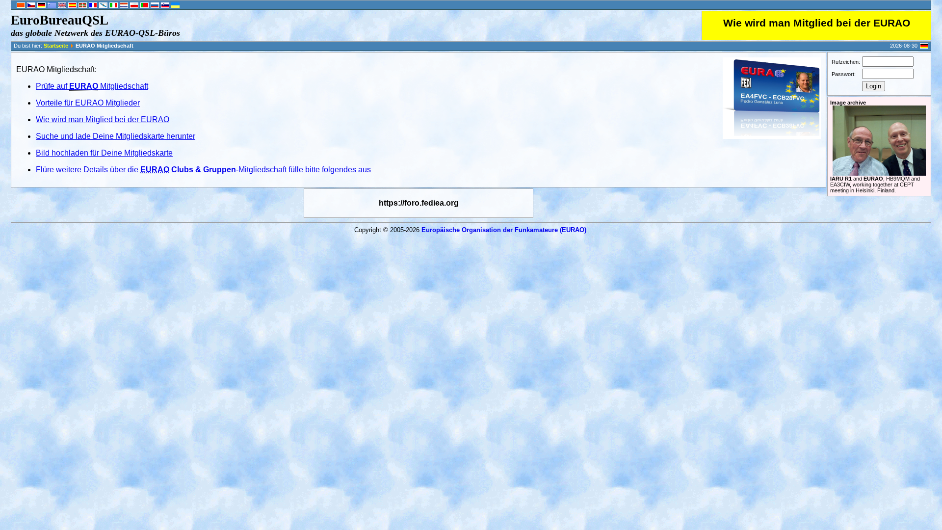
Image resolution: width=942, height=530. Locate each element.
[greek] (52, 6)
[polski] (134, 6)
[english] (62, 6)
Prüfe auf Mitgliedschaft (92, 86)
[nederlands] (124, 6)
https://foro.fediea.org (419, 203)
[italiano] (113, 6)
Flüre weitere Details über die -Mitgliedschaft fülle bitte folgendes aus (203, 169)
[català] (21, 6)
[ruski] (155, 6)
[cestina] (31, 6)
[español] (72, 6)
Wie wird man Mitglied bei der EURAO (816, 23)
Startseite (56, 46)
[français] (93, 6)
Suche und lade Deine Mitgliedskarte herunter (115, 136)
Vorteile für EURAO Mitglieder (88, 103)
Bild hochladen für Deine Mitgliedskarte (104, 153)
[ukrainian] (175, 6)
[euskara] (82, 6)
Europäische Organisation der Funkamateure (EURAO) (503, 230)
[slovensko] (165, 6)
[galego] (103, 6)
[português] (144, 6)
